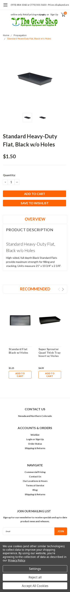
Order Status (35, 443)
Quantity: (9, 175)
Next (63, 79)
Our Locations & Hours (35, 480)
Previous (7, 79)
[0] (60, 14)
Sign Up (54, 14)
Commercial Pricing (35, 472)
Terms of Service (35, 485)
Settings (35, 569)
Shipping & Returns (35, 448)
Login (29, 439)
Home (6, 35)
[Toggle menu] (5, 7)
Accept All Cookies (35, 586)
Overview (35, 219)
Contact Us (35, 476)
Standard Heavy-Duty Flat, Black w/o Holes (29, 38)
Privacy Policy (16, 560)
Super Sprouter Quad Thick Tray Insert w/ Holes (49, 352)
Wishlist (35, 434)
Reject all (35, 577)
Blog (35, 489)
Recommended (35, 288)
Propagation (20, 35)
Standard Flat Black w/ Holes (18, 350)
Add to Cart (20, 374)
